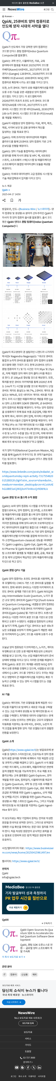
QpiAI (6, 190)
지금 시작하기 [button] (12, 1002)
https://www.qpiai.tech (22, 750)
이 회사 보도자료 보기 (13, 956)
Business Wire (28, 209)
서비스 (28, 1038)
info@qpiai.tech (11, 877)
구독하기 (47, 923)
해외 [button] (34, 974)
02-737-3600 (29, 1057)
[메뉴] (3, 9)
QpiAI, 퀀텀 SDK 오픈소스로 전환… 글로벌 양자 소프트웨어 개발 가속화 (36, 948)
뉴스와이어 (43, 209)
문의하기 (27, 1062)
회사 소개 (22, 1076)
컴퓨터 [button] (13, 974)
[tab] (28, 1032)
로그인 (13, 1076)
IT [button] (5, 974)
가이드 (28, 1045)
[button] (4, 200)
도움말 (28, 1051)
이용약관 (32, 1076)
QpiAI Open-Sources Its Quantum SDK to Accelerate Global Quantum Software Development (37, 934)
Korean (8, 16)
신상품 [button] (24, 974)
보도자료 (28, 1032)
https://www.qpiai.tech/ (26, 861)
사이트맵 (41, 1076)
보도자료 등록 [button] (28, 1023)
